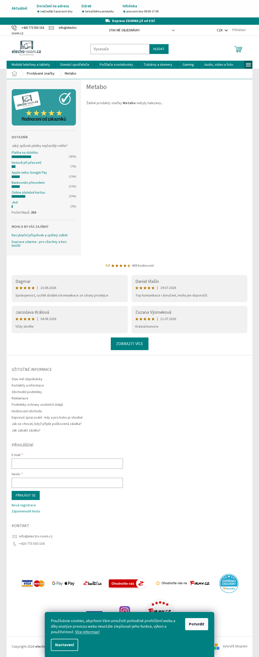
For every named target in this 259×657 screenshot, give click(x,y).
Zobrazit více (127, 344)
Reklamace (18, 398)
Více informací (85, 632)
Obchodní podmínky (25, 392)
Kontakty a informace (26, 385)
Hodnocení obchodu (25, 411)
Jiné (13, 202)
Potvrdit (195, 624)
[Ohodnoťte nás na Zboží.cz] (125, 583)
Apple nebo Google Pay (27, 172)
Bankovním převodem (26, 182)
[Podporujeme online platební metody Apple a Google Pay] (61, 583)
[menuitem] (29, 65)
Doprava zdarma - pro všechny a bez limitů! (37, 244)
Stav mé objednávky (122, 30)
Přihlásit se (24, 495)
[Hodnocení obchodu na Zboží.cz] (90, 583)
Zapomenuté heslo (24, 511)
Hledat (157, 49)
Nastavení (62, 645)
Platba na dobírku (23, 152)
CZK (218, 30)
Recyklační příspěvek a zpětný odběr (38, 235)
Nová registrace (22, 505)
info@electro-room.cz (34, 536)
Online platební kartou (26, 192)
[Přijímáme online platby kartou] (31, 583)
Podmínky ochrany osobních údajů (35, 404)
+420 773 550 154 (30, 543)
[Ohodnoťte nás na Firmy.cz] (180, 583)
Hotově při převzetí (24, 162)
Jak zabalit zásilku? (24, 430)
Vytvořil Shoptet (233, 646)
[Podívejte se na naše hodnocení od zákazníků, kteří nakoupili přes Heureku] (226, 583)
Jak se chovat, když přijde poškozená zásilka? (45, 423)
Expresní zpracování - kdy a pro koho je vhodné (45, 417)
